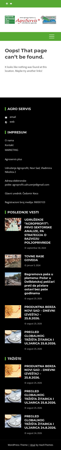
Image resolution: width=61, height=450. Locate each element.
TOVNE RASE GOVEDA (34, 258)
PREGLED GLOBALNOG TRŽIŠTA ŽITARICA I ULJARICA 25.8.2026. (40, 337)
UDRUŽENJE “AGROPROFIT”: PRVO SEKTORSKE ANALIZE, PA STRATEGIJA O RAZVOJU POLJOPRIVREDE (38, 231)
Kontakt (9, 145)
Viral (32, 444)
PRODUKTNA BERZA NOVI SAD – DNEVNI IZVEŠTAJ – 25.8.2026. (40, 312)
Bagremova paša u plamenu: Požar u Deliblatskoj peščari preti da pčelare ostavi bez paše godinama (39, 283)
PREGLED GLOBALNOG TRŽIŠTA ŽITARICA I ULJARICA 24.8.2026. (40, 422)
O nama (9, 140)
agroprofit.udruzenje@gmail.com (30, 184)
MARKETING (11, 150)
